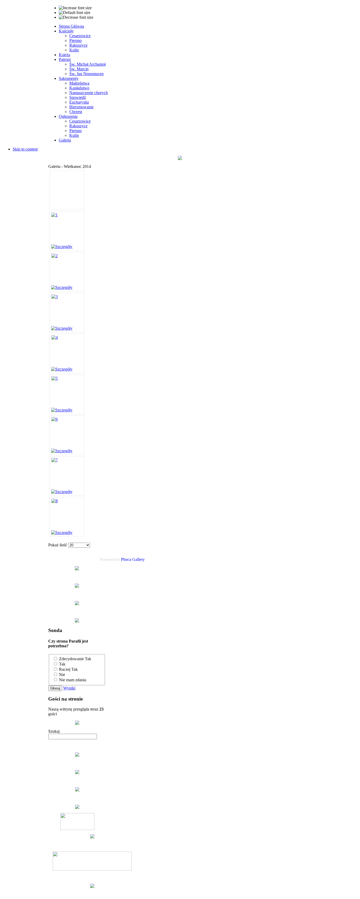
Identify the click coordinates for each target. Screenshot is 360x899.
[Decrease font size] (76, 17)
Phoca (126, 559)
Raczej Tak (68, 669)
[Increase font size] (75, 8)
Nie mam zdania (72, 680)
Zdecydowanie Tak (75, 659)
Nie (62, 674)
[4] (54, 337)
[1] (54, 215)
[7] (54, 460)
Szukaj (54, 731)
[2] (54, 256)
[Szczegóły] (61, 246)
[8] (54, 501)
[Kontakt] (77, 722)
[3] (54, 296)
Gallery (138, 559)
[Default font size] (74, 12)
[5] (54, 378)
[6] (54, 419)
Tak (62, 664)
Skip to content (25, 149)
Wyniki (69, 688)
